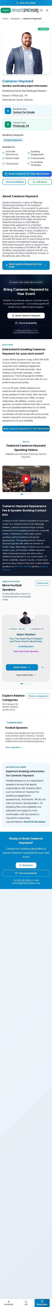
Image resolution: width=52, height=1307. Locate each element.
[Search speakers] (41, 10)
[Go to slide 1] (22, 494)
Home (5, 18)
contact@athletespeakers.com (26, 332)
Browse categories (38, 696)
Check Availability (15, 182)
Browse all (42, 583)
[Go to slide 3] (25, 494)
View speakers (12, 747)
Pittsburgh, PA (21, 125)
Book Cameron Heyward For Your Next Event (26, 428)
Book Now (28, 865)
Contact (5, 10)
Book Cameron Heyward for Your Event (25, 265)
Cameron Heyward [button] (17, 81)
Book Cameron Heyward (27, 315)
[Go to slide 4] (27, 494)
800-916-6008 (24, 330)
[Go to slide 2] (24, 494)
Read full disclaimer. (35, 821)
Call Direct (41, 182)
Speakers (15, 18)
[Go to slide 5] (29, 494)
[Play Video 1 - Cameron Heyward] (26, 479)
